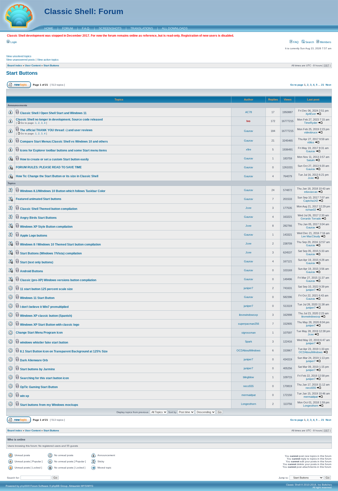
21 (322, 84)
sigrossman (248, 332)
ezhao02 (311, 209)
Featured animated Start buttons (38, 199)
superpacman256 (248, 323)
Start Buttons (51, 65)
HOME (48, 28)
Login (13, 42)
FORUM (67, 28)
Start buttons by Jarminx (37, 369)
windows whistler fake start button (44, 342)
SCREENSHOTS (110, 28)
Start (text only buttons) (36, 262)
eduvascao (310, 191)
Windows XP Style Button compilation (46, 226)
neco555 (248, 386)
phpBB (24, 486)
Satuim (311, 160)
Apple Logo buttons (33, 235)
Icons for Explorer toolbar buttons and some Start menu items (63, 150)
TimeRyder (310, 122)
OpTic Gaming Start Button (39, 387)
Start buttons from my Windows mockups (49, 405)
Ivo (248, 121)
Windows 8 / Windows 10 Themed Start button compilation (60, 244)
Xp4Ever (311, 113)
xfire (248, 149)
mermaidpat (248, 394)
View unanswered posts (20, 59)
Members (325, 42)
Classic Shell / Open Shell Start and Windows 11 (53, 113)
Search (309, 42)
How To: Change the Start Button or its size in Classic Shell (57, 176)
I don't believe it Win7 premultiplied (44, 307)
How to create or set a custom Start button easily (54, 159)
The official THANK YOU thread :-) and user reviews (56, 130)
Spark (248, 341)
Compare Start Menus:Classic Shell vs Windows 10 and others (64, 141)
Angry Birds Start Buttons (38, 218)
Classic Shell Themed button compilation (48, 209)
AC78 (248, 112)
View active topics (48, 59)
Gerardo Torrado (311, 218)
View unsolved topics (18, 56)
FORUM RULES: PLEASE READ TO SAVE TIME (49, 167)
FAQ (295, 42)
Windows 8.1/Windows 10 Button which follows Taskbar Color (62, 191)
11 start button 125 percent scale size (46, 289)
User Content (33, 65)
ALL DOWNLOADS (175, 28)
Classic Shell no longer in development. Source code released (59, 119)
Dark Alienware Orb (34, 360)
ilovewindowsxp (248, 314)
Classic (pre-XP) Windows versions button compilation (58, 280)
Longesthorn (248, 403)
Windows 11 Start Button (37, 298)
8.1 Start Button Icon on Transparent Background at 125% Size (64, 351)
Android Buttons (31, 271)
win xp (24, 396)
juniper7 (248, 288)
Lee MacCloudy (310, 236)
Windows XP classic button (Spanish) (46, 316)
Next (328, 84)
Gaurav (248, 130)
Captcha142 (310, 200)
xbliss (310, 142)
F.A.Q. (86, 28)
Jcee (311, 177)
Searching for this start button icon (44, 378)
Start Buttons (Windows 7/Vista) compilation (51, 253)
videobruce (310, 132)
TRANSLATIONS (141, 28)
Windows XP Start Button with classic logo (49, 324)
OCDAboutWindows (249, 350)
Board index (14, 65)
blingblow (248, 377)
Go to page (296, 84)
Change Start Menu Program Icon (39, 332)
